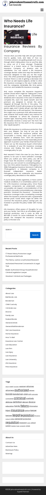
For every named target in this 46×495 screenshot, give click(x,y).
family (17, 406)
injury (8, 410)
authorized (21, 390)
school (33, 423)
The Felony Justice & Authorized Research (22, 260)
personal (18, 419)
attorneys (10, 390)
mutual (8, 419)
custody (30, 398)
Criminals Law (11, 308)
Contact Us (10, 442)
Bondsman (10, 301)
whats (28, 426)
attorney (30, 386)
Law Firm (9, 348)
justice (27, 410)
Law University (11, 359)
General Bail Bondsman (15, 326)
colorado (34, 394)
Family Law (10, 315)
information (33, 406)
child (26, 394)
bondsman (18, 394)
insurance (17, 410)
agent (11, 386)
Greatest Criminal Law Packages (18, 276)
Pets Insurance (11, 367)
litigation (37, 416)
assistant (22, 387)
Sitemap (9, 453)
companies (9, 398)
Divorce (8, 312)
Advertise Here (11, 446)
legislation (27, 415)
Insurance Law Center (14, 341)
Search (9, 229)
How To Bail (10, 337)
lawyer (33, 410)
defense (9, 402)
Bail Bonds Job (11, 297)
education (10, 406)
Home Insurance (12, 334)
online (12, 419)
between (31, 390)
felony (25, 406)
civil (29, 394)
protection (27, 419)
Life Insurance (11, 363)
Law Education (11, 345)
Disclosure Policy (12, 450)
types (17, 426)
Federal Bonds (11, 319)
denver (25, 402)
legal (16, 415)
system (8, 426)
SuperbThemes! (23, 492)
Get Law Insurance (13, 330)
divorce (31, 402)
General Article (11, 323)
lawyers (9, 415)
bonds (9, 394)
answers (16, 386)
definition (17, 402)
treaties (13, 426)
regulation (12, 422)
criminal (20, 398)
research (23, 423)
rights (28, 423)
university (23, 426)
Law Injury (9, 352)
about (7, 386)
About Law (10, 293)
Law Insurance (11, 356)
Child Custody (11, 304)
